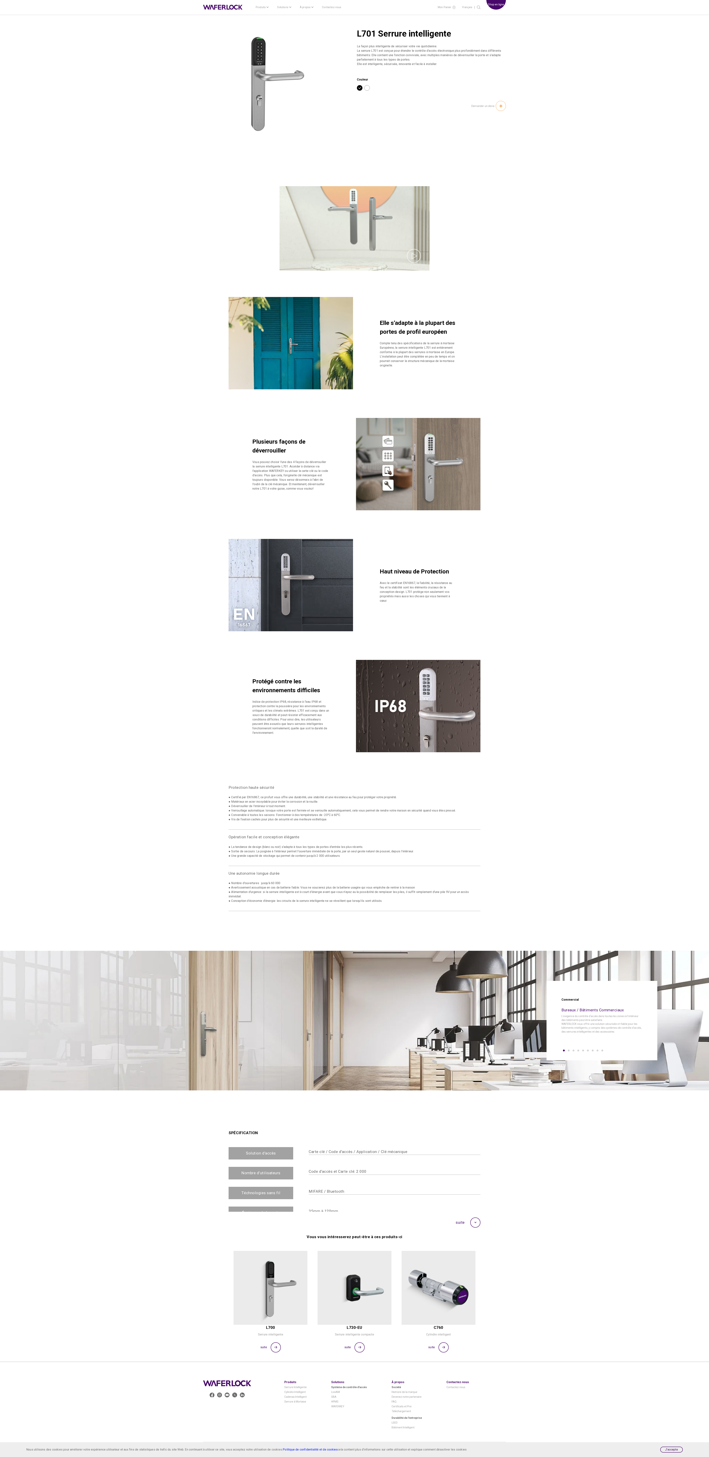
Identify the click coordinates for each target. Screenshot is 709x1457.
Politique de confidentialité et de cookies (310, 1449)
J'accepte (671, 1449)
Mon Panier (444, 7)
